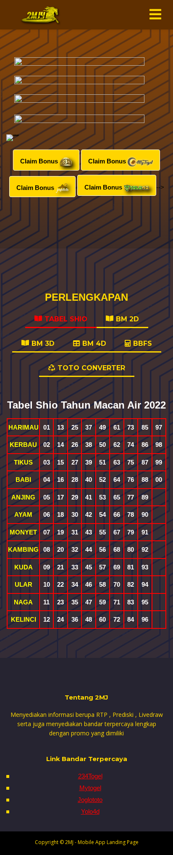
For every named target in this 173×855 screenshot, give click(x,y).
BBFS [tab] (142, 343)
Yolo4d (90, 811)
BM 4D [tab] (94, 343)
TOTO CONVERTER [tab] (91, 368)
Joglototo (90, 799)
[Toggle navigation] (155, 14)
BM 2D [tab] (127, 319)
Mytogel (90, 787)
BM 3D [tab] (43, 343)
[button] (46, 160)
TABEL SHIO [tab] (66, 319)
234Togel (90, 776)
